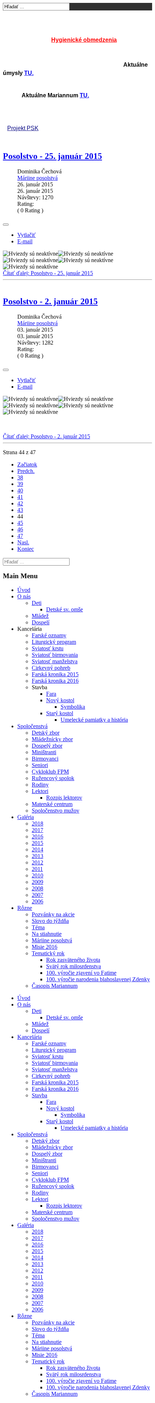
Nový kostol (60, 700)
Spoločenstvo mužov (55, 810)
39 (20, 484)
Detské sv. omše (64, 609)
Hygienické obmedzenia (84, 40)
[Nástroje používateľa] (6, 224)
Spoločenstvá (32, 726)
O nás (24, 596)
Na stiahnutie (47, 934)
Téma (38, 927)
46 (20, 529)
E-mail (24, 241)
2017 (37, 830)
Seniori (40, 765)
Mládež (40, 616)
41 (20, 497)
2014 (37, 849)
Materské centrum (52, 804)
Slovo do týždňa (50, 921)
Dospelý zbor (47, 746)
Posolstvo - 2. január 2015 (50, 301)
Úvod (23, 590)
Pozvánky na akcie (53, 914)
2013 (37, 856)
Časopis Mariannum (55, 986)
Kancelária (29, 1037)
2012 (37, 862)
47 (20, 536)
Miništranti (44, 752)
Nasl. (23, 542)
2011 (37, 869)
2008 (37, 888)
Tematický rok (48, 953)
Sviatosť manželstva (55, 661)
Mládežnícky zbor (52, 739)
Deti (36, 603)
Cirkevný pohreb (51, 668)
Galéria (25, 817)
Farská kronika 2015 (55, 674)
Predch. (26, 471)
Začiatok (27, 464)
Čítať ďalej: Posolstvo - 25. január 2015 (48, 273)
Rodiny (40, 785)
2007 (37, 895)
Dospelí (40, 622)
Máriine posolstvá (37, 178)
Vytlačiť (26, 235)
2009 (37, 882)
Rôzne (24, 908)
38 (20, 477)
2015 (37, 843)
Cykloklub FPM (50, 772)
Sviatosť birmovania (55, 655)
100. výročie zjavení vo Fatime (81, 973)
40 (20, 490)
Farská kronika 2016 (55, 681)
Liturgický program (54, 642)
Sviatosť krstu (47, 648)
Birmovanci (45, 759)
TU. (29, 73)
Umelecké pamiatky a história (94, 720)
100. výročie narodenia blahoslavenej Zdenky (98, 979)
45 (20, 523)
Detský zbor (45, 733)
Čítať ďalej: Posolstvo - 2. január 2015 (46, 436)
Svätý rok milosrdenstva (73, 966)
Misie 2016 (44, 947)
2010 (37, 875)
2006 (37, 901)
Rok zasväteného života (73, 960)
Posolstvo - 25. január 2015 (52, 156)
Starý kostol (59, 713)
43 (20, 510)
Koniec (25, 549)
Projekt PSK (23, 128)
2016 (37, 836)
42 (20, 503)
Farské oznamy (49, 635)
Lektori (40, 791)
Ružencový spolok (53, 778)
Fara (51, 694)
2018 (37, 823)
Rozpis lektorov (64, 798)
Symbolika (73, 707)
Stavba (39, 1095)
